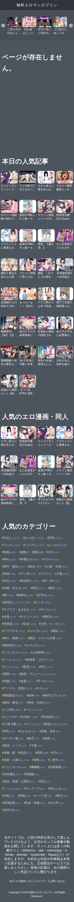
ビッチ (42, 602)
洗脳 (10, 681)
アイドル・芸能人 (18, 688)
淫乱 (45, 781)
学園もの (30, 559)
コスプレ (38, 631)
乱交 (30, 623)
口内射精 (41, 652)
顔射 (33, 695)
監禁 (30, 666)
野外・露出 (14, 566)
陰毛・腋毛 (13, 702)
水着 (10, 616)
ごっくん (12, 788)
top (11, 881)
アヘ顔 (28, 573)
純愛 (49, 738)
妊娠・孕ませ (16, 588)
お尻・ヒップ (53, 623)
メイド (33, 724)
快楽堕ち (30, 580)
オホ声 (57, 802)
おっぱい (34, 537)
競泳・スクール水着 (45, 638)
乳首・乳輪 (35, 802)
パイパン (33, 709)
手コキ (45, 681)
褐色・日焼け (39, 702)
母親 (25, 795)
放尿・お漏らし (16, 759)
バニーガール (15, 767)
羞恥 (58, 631)
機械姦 (38, 767)
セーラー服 (13, 738)
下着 (36, 745)
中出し (12, 537)
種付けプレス (55, 695)
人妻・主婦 (56, 566)
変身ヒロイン (56, 724)
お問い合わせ (57, 881)
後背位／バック (17, 602)
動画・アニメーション (38, 673)
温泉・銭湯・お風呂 (19, 781)
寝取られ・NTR (49, 752)
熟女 (38, 588)
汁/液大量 (12, 724)
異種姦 (32, 774)
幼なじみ (58, 788)
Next (71, 26)
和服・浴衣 (51, 731)
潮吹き (51, 616)
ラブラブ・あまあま (20, 609)
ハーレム (13, 659)
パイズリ (34, 545)
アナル (51, 559)
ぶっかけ (58, 545)
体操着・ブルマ (40, 659)
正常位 (45, 595)
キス (42, 688)
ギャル (48, 609)
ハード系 (43, 795)
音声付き (12, 810)
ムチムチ (36, 645)
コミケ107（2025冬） (21, 716)
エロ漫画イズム (24, 881)
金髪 (27, 681)
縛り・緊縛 (14, 638)
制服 (10, 552)
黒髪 (10, 673)
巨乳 (55, 537)
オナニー (30, 616)
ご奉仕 (57, 759)
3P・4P (52, 580)
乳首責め (51, 716)
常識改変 (12, 802)
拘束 (10, 573)
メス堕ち (12, 709)
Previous (3, 26)
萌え (47, 666)
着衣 (55, 588)
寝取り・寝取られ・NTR (40, 552)
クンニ (11, 666)
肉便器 (11, 623)
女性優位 (12, 774)
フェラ (12, 545)
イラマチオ (14, 631)
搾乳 (9, 731)
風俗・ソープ (15, 745)
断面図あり (13, 695)
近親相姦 (58, 767)
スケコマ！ (41, 881)
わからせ (28, 731)
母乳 (39, 759)
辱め (10, 559)
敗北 (62, 795)
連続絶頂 (13, 645)
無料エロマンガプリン (37, 5)
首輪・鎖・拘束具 (18, 752)
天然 (9, 795)
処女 (35, 566)
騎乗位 (25, 595)
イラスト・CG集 (55, 573)
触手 (33, 738)
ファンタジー (16, 652)
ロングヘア (35, 788)
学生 (10, 580)
